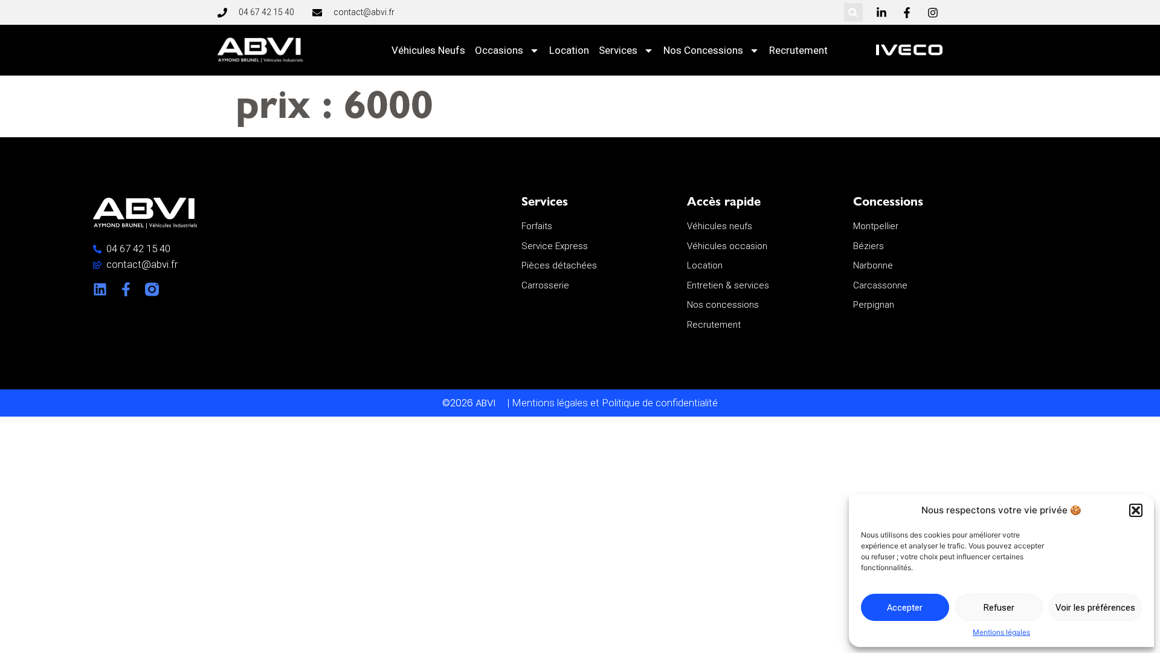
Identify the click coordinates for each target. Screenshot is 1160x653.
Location (569, 50)
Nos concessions (703, 50)
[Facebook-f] (126, 289)
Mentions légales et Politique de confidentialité (615, 403)
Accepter (905, 607)
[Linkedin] (100, 289)
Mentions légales (1001, 632)
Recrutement (798, 50)
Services (618, 50)
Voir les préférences (1095, 607)
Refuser (998, 607)
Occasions (499, 50)
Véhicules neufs (428, 50)
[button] (1136, 510)
